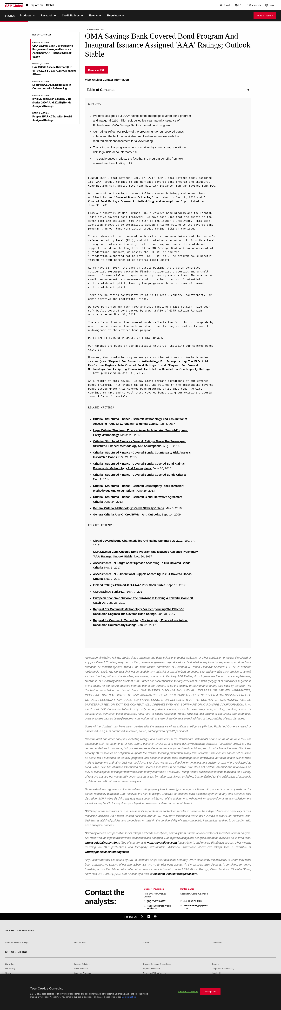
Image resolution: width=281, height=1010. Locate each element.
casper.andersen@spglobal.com (159, 907)
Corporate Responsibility (223, 969)
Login (271, 5)
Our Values (10, 964)
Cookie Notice (129, 997)
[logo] (14, 5)
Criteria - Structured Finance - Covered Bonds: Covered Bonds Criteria (139, 474)
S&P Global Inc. (16, 952)
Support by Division (151, 969)
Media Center (80, 943)
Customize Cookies (188, 991)
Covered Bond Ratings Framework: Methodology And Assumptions (133, 201)
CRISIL (146, 943)
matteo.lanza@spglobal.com (196, 906)
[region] (140, 992)
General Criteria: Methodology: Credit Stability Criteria (128, 508)
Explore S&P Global (42, 5)
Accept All (210, 991)
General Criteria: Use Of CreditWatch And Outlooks (126, 514)
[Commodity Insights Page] (143, 917)
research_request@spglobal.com (175, 873)
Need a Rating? (265, 15)
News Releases (81, 969)
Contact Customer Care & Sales (157, 964)
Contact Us (255, 5)
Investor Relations (82, 964)
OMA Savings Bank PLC (109, 591)
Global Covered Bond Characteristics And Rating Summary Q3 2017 (137, 540)
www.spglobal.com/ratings (102, 842)
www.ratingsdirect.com (162, 842)
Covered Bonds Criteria (133, 197)
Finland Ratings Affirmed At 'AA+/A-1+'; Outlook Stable (129, 585)
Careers (215, 964)
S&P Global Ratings (19, 930)
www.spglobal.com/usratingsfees (107, 852)
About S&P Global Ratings (16, 943)
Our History (10, 969)
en (239, 5)
